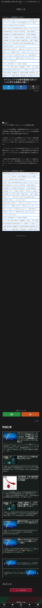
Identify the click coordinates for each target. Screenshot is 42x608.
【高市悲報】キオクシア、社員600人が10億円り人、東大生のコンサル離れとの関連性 (21, 37)
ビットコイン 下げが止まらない (10, 61)
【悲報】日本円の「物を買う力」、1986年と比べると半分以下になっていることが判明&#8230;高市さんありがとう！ (21, 49)
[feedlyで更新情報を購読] (12, 414)
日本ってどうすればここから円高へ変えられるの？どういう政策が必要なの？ (20, 55)
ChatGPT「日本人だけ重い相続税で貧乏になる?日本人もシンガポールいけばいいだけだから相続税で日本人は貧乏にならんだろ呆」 (21, 28)
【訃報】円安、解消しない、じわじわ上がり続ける (14, 46)
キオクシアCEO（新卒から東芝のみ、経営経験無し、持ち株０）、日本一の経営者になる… (21, 66)
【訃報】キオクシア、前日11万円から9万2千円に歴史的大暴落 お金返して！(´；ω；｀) (21, 43)
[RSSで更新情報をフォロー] (30, 414)
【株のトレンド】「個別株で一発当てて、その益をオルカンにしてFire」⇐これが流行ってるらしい (21, 52)
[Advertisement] (21, 106)
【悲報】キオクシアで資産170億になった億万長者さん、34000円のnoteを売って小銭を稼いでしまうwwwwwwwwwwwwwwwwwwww (21, 75)
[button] (38, 334)
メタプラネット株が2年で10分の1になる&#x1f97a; (14, 25)
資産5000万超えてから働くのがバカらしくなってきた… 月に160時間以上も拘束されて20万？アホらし (21, 19)
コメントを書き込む (21, 590)
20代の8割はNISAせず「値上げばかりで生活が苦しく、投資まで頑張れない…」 (20, 31)
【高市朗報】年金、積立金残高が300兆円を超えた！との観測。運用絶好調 (19, 34)
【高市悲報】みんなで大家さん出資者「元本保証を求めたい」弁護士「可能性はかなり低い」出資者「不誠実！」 (21, 40)
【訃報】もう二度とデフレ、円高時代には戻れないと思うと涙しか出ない (19, 58)
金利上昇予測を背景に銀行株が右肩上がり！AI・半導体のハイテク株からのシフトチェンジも (21, 69)
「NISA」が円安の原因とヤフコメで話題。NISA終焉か (15, 63)
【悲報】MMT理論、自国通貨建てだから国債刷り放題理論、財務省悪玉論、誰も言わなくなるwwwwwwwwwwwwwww (21, 72)
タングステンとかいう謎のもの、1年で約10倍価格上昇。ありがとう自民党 (19, 22)
